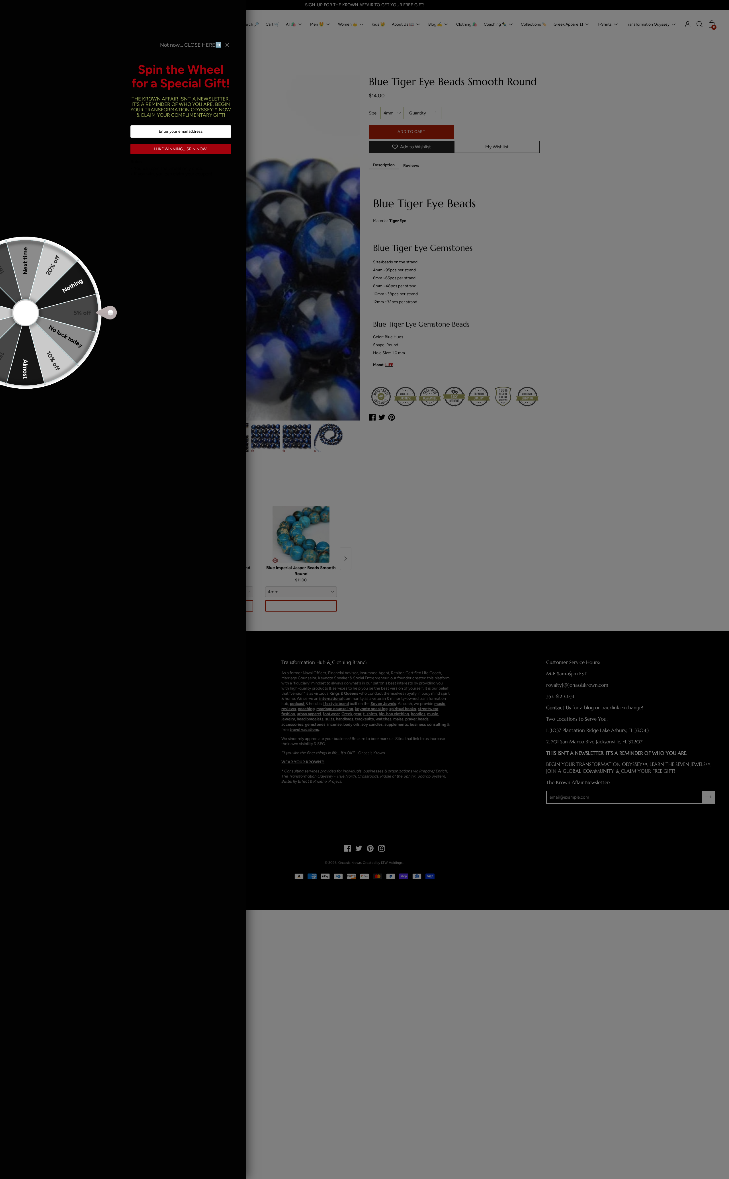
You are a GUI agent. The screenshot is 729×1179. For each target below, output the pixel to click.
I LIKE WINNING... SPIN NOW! (181, 149)
